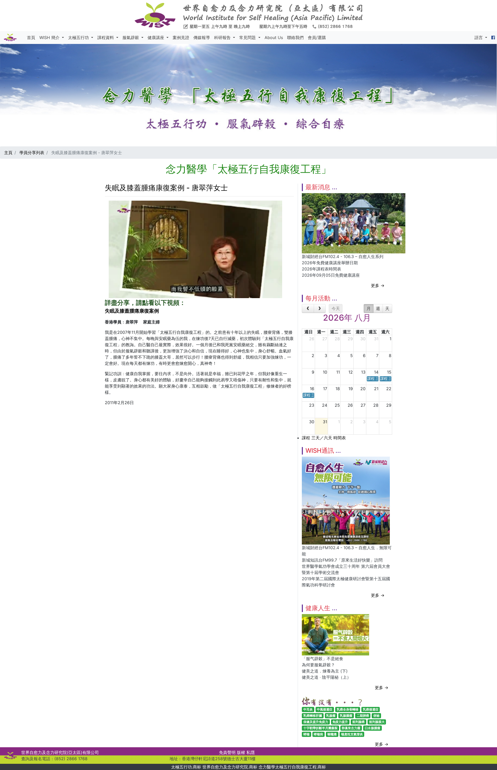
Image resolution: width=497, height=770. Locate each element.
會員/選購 (317, 37)
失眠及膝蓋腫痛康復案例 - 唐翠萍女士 (166, 187)
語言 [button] (479, 37)
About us (274, 37)
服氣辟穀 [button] (131, 37)
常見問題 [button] (248, 37)
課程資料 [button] (106, 37)
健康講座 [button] (156, 37)
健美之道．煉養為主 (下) (325, 671)
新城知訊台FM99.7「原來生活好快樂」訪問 (342, 560)
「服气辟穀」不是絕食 (322, 658)
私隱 (250, 752)
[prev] (308, 308)
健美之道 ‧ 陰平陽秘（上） (326, 677)
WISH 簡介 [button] (50, 37)
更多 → (377, 285)
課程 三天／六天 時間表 (324, 437)
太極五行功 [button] (79, 37)
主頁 (8, 152)
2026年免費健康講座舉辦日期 (330, 262)
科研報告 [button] (223, 37)
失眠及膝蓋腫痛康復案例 (132, 311)
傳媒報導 (201, 37)
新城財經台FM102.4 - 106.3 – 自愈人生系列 (342, 256)
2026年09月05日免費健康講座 (331, 275)
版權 (241, 752)
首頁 (31, 37)
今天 (336, 308)
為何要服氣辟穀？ (318, 664)
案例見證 (181, 37)
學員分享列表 (31, 152)
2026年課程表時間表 (321, 268)
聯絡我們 (295, 37)
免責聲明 (227, 752)
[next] (320, 308)
